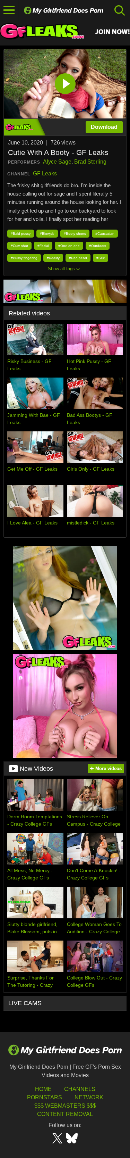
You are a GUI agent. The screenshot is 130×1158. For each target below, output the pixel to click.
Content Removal (65, 1114)
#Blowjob (47, 233)
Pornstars (44, 1097)
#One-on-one (69, 246)
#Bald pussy (21, 233)
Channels (79, 1089)
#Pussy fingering (24, 258)
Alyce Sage (57, 162)
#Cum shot (19, 246)
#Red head (78, 258)
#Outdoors (97, 246)
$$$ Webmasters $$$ (65, 1106)
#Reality (53, 258)
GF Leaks (45, 173)
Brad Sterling (90, 162)
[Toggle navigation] (9, 10)
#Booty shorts (75, 233)
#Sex (100, 258)
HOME (43, 1089)
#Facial (43, 246)
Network (89, 1097)
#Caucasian (104, 233)
